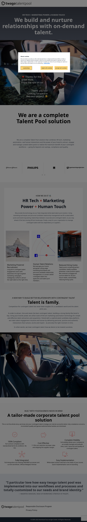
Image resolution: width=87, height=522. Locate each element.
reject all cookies (46, 68)
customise (26, 68)
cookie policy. (47, 63)
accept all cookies (61, 68)
